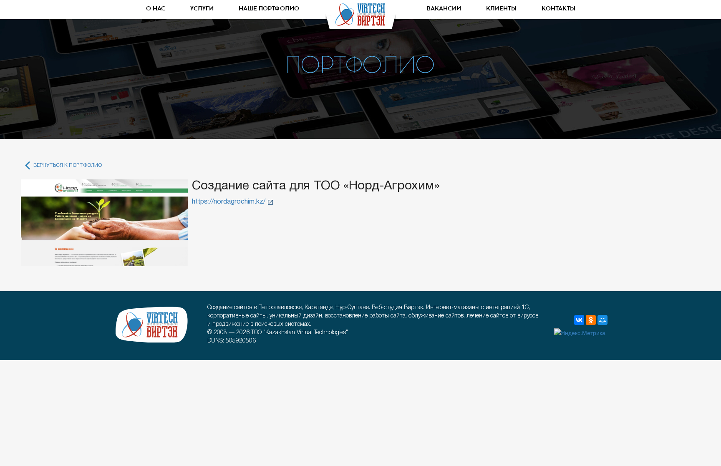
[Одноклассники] (591, 320)
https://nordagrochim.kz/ (228, 202)
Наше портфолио (269, 9)
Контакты (558, 9)
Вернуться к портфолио (67, 165)
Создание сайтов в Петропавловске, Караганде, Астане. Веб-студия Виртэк (360, 16)
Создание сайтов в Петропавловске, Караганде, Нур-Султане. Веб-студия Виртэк (152, 325)
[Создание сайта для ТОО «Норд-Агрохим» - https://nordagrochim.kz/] (104, 223)
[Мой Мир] (602, 320)
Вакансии (443, 9)
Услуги (202, 9)
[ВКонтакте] (579, 320)
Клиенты (501, 9)
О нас (155, 9)
